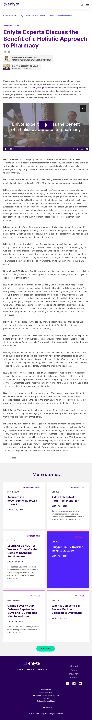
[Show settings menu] (77, 149)
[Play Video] (5, 149)
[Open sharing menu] (82, 149)
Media (19, 669)
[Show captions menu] (68, 149)
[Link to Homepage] (11, 4)
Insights (14, 16)
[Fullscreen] (86, 149)
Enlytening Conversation (44, 87)
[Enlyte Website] (32, 663)
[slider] (39, 149)
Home (5, 16)
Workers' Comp (11, 25)
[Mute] (73, 149)
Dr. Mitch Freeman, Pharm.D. (25, 66)
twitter (67, 683)
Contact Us (41, 669)
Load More (45, 648)
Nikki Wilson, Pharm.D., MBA (24, 58)
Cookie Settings (46, 707)
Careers (30, 669)
